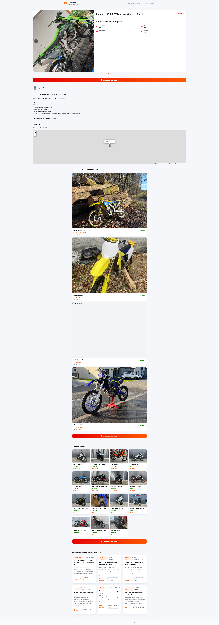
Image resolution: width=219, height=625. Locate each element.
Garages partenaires (141, 622)
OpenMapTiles (168, 163)
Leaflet (154, 163)
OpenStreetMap (176, 163)
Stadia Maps (160, 163)
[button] (109, 145)
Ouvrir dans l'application (110, 80)
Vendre (152, 3)
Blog (138, 3)
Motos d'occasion (130, 3)
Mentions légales (152, 622)
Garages (145, 3)
